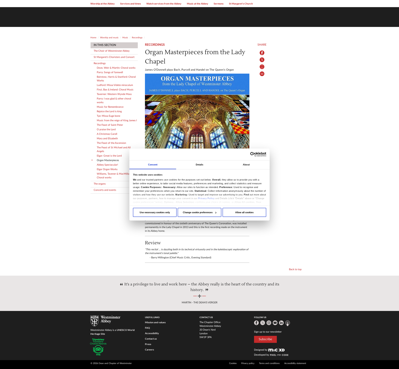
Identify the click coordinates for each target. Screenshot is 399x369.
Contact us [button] (151, 338)
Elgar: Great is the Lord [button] (109, 156)
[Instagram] (269, 322)
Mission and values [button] (155, 322)
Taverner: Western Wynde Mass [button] (114, 94)
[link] (276, 350)
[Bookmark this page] (262, 66)
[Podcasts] (287, 323)
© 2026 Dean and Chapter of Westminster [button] (111, 363)
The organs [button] (100, 184)
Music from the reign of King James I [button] (117, 120)
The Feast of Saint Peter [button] (110, 125)
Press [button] (148, 344)
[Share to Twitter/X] (262, 59)
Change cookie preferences (198, 212)
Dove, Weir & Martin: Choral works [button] (116, 68)
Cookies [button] (233, 363)
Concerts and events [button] (105, 190)
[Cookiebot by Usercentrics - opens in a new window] (252, 154)
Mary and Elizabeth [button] (107, 138)
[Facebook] (256, 322)
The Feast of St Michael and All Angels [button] (114, 149)
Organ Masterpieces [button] (108, 160)
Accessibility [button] (152, 333)
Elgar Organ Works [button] (107, 169)
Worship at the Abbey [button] (102, 3)
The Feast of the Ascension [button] (111, 143)
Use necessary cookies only (155, 212)
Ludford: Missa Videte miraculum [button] (115, 85)
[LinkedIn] (281, 322)
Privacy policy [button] (247, 363)
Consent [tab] (152, 164)
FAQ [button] (147, 327)
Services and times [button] (130, 3)
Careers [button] (149, 349)
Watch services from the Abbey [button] (163, 3)
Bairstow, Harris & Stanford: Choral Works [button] (116, 79)
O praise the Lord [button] (106, 129)
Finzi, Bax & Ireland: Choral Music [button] (115, 89)
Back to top (295, 269)
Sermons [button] (219, 3)
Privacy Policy (206, 198)
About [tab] (246, 164)
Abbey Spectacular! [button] (107, 165)
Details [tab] (199, 164)
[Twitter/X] (262, 322)
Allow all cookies (244, 212)
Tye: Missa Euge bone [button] (108, 116)
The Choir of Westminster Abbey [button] (112, 51)
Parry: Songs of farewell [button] (110, 72)
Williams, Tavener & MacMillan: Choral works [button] (114, 176)
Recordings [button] (100, 63)
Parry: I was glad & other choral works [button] (114, 100)
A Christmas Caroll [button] (107, 134)
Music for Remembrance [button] (110, 107)
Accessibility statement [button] (295, 363)
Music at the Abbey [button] (197, 3)
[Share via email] (262, 73)
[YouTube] (275, 322)
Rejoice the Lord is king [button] (109, 111)
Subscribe (265, 339)
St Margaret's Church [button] (241, 3)
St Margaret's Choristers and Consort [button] (114, 57)
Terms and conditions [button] (269, 363)
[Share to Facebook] (262, 52)
